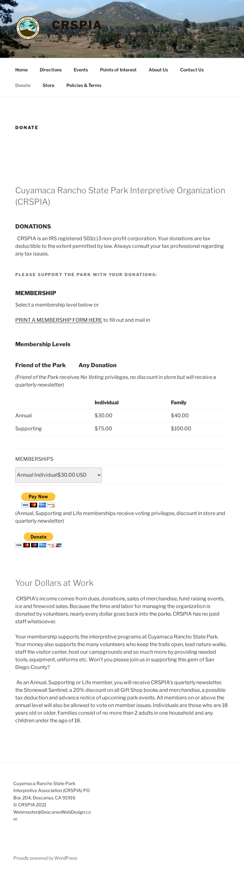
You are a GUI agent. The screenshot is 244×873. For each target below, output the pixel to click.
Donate (22, 85)
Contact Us (192, 69)
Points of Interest (118, 69)
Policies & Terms (83, 85)
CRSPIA (77, 25)
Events (81, 69)
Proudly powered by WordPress (45, 858)
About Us (158, 69)
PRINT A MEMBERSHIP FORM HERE (58, 320)
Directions (51, 69)
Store (48, 85)
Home (21, 69)
